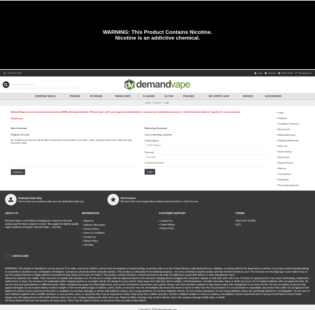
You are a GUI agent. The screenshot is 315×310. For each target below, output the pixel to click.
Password (149, 152)
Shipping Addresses (288, 140)
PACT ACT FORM (245, 220)
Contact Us (90, 236)
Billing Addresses (286, 135)
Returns (282, 168)
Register (282, 118)
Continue (18, 172)
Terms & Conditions (94, 232)
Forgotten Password (288, 123)
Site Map (88, 244)
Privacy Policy (91, 228)
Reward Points (285, 162)
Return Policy (91, 240)
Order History (285, 151)
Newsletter (283, 179)
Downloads (283, 157)
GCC (238, 224)
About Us (89, 220)
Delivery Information (94, 224)
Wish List (282, 146)
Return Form (167, 228)
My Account (284, 129)
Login (281, 112)
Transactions (284, 174)
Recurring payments (288, 185)
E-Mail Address (152, 140)
